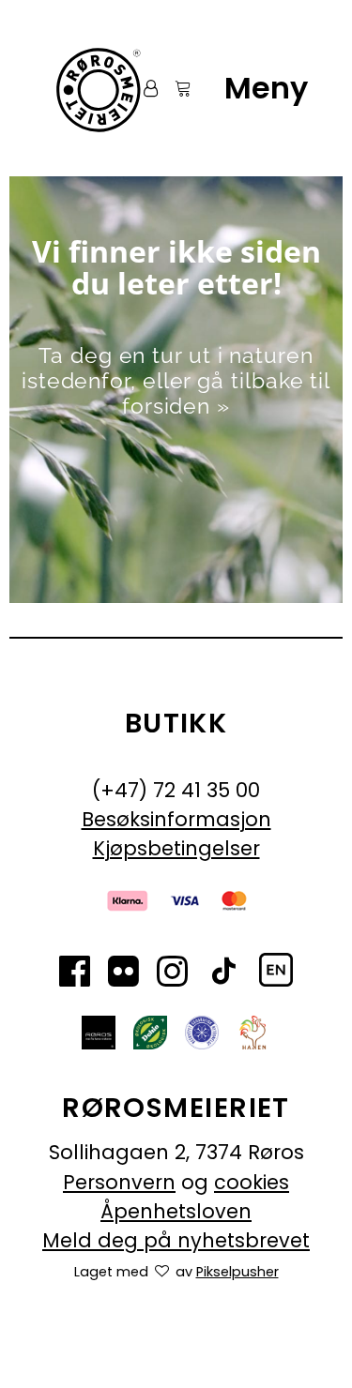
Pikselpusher (237, 1271)
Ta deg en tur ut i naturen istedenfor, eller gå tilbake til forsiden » (176, 380)
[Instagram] (172, 974)
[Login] (142, 88)
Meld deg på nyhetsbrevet (176, 1240)
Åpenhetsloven (176, 1211)
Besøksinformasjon (176, 819)
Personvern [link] (119, 1182)
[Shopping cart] (174, 88)
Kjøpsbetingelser (176, 848)
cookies (251, 1182)
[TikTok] (223, 974)
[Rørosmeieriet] (97, 88)
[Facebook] (75, 974)
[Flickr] (123, 974)
